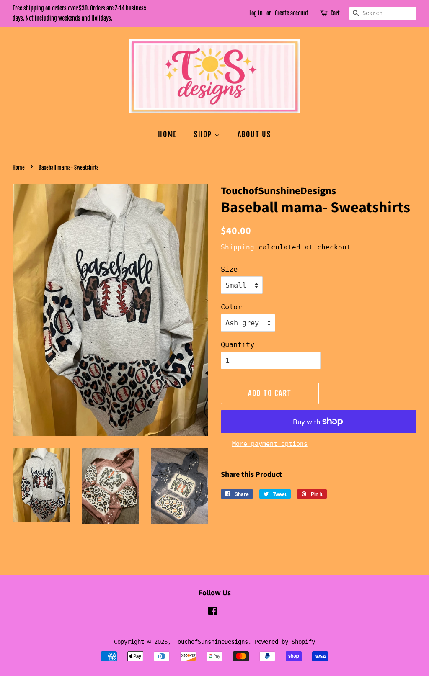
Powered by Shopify (285, 641)
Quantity (237, 344)
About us (254, 134)
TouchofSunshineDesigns (211, 641)
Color (231, 307)
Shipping (237, 247)
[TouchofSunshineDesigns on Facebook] (212, 612)
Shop (204, 134)
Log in (256, 13)
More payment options (270, 443)
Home (167, 134)
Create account (291, 13)
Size (229, 269)
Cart (335, 13)
